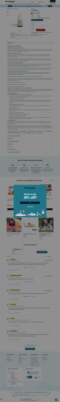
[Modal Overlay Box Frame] (30, 201)
